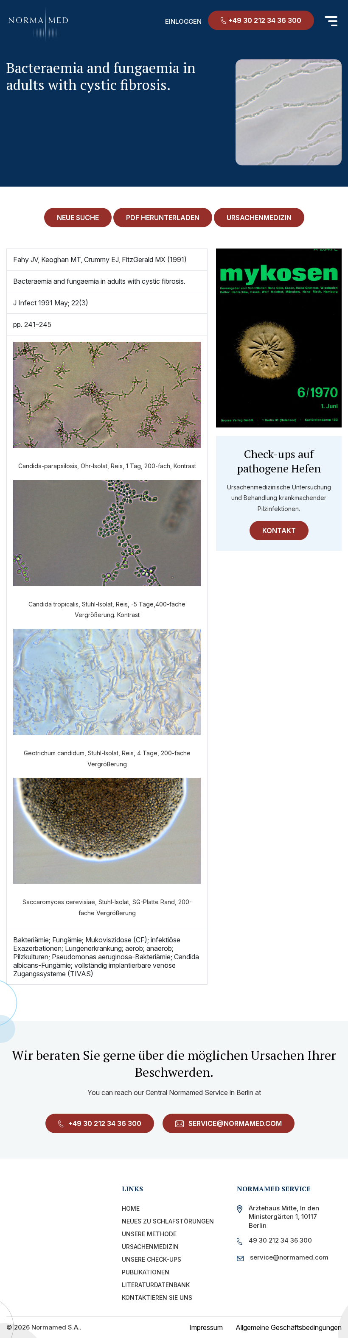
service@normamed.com (234, 1123)
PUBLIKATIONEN (145, 1272)
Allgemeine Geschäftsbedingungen (289, 1327)
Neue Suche (78, 217)
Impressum (206, 1327)
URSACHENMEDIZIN (259, 217)
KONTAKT (279, 530)
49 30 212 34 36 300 (280, 1240)
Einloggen (183, 21)
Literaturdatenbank (156, 1284)
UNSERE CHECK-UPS (151, 1259)
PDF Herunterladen (162, 217)
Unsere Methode (149, 1233)
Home (131, 1208)
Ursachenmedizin (150, 1246)
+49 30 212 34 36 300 (264, 20)
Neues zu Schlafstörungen (168, 1221)
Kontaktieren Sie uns (157, 1297)
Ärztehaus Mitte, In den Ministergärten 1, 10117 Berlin (284, 1216)
